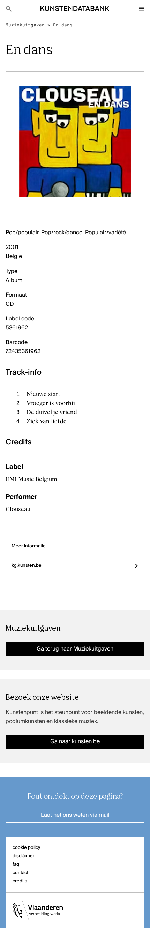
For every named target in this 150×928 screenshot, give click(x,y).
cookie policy (26, 847)
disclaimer (24, 856)
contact (20, 872)
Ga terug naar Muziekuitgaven (75, 649)
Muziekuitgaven (25, 25)
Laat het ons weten (75, 815)
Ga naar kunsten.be (75, 742)
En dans (63, 25)
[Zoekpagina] (8, 8)
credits (20, 881)
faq (16, 864)
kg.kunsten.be (27, 565)
